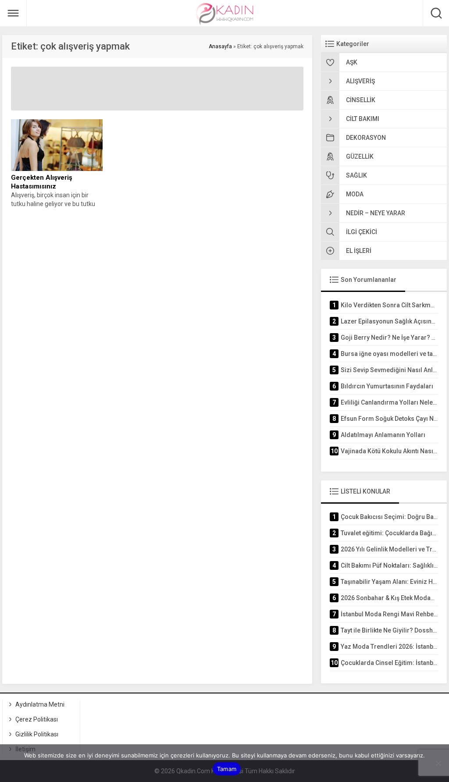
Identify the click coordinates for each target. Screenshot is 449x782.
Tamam (226, 768)
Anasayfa (220, 46)
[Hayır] (438, 763)
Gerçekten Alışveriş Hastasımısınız (41, 182)
